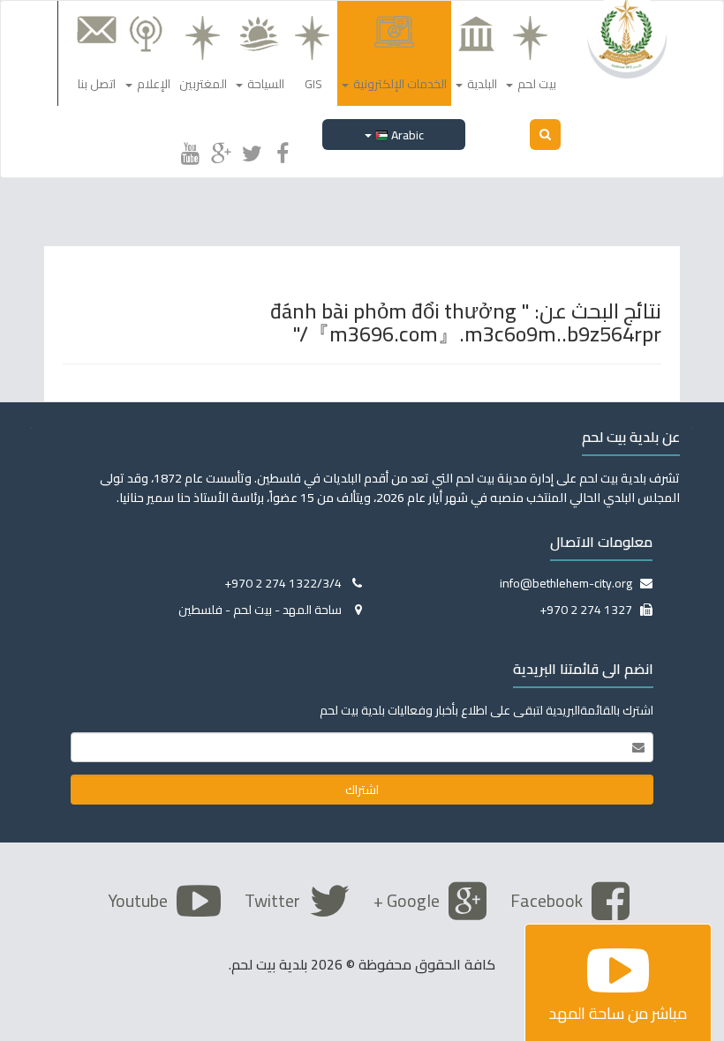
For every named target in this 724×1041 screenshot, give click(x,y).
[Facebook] (282, 151)
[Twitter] (251, 151)
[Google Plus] (220, 151)
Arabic (406, 135)
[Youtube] (190, 151)
